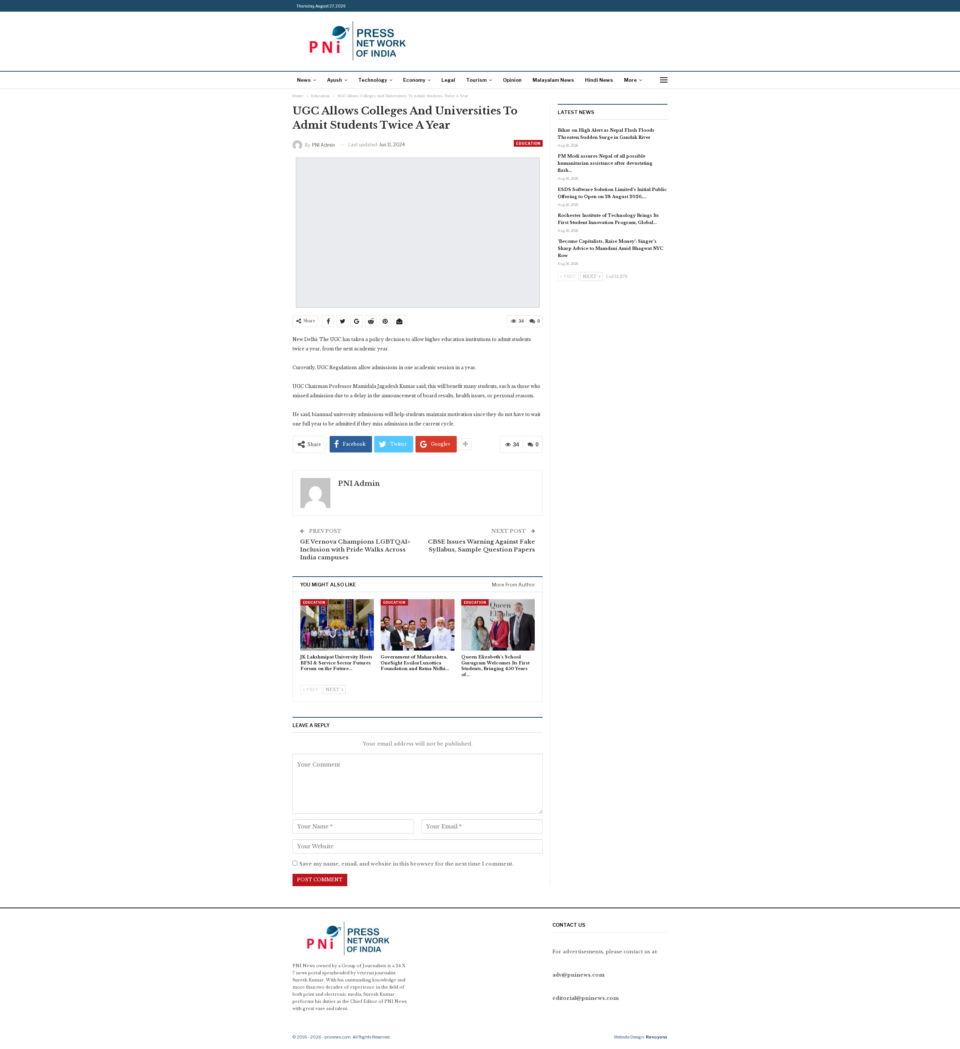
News (304, 80)
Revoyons (657, 1037)
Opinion (512, 80)
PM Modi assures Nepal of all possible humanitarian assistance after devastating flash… (605, 163)
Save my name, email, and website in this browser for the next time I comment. (406, 864)
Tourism (476, 80)
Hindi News (599, 80)
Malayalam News (553, 80)
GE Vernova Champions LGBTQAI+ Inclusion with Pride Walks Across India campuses (355, 549)
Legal (448, 80)
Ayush (334, 80)
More (630, 80)
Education (528, 143)
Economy (414, 80)
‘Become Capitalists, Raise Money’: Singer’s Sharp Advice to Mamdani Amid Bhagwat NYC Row (610, 248)
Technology (372, 80)
